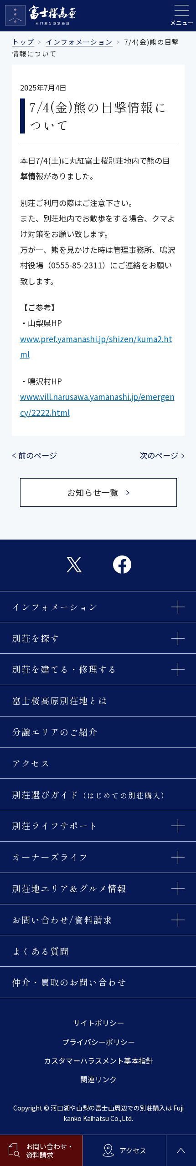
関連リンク (98, 1079)
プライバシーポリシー (98, 1041)
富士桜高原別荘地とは (60, 700)
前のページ (37, 455)
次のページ (158, 455)
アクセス (31, 763)
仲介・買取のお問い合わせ (69, 982)
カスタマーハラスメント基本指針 (98, 1060)
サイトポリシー (98, 1022)
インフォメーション (79, 41)
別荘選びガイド (90, 794)
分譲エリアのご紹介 (55, 731)
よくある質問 (40, 951)
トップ (23, 41)
